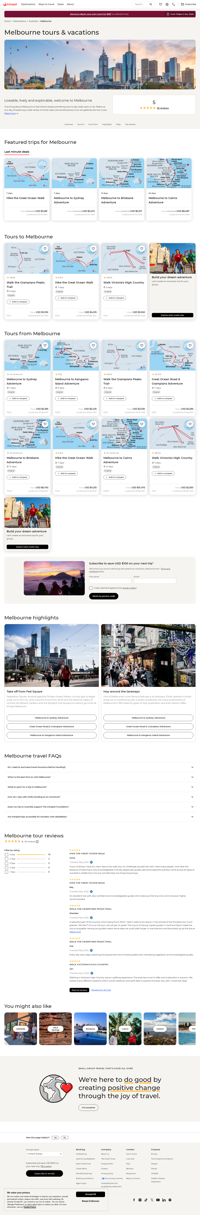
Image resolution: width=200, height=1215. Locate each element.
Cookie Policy (30, 1207)
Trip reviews (130, 124)
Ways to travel (46, 4)
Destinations (28, 4)
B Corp (154, 1154)
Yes (55, 1138)
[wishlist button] (45, 248)
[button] (45, 248)
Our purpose (88, 1107)
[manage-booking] (167, 4)
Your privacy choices (113, 1178)
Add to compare (19, 302)
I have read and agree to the (115, 588)
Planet (154, 1168)
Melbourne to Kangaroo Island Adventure (51, 735)
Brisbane (90, 1029)
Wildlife (154, 1173)
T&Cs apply (46, 1166)
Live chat (130, 1159)
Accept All (90, 1194)
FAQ (128, 1164)
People (154, 1164)
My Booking (81, 1154)
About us (105, 1154)
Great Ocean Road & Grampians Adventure (51, 726)
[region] (56, 1200)
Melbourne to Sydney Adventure (51, 718)
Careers (104, 1168)
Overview (69, 124)
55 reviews (163, 108)
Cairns (125, 1029)
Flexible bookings (84, 1173)
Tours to (80, 124)
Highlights (107, 124)
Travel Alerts (81, 1168)
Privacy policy (107, 1173)
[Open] (37, 841)
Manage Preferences (90, 1201)
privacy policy (129, 588)
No (65, 1138)
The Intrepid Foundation (162, 1159)
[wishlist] (160, 4)
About (70, 4)
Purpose (155, 1149)
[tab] (16, 151)
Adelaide (20, 1029)
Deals (61, 4)
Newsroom (131, 1173)
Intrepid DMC (107, 1164)
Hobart (160, 1029)
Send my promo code (104, 596)
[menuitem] (10, 4)
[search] (140, 4)
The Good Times (108, 1159)
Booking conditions (84, 1178)
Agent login (81, 1183)
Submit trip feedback (85, 1159)
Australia (33, 21)
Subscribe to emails (44, 1173)
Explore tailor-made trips (172, 315)
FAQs (118, 124)
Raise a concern (133, 1178)
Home (7, 21)
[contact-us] (173, 4)
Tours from (93, 124)
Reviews (129, 1168)
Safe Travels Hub (83, 1164)
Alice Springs (55, 1028)
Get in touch (131, 1154)
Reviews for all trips (101, 990)
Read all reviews (79, 990)
